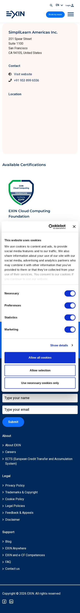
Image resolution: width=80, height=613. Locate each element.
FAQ (8, 562)
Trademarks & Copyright (21, 492)
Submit (13, 422)
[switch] (70, 305)
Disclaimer (12, 519)
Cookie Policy (14, 499)
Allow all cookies (40, 357)
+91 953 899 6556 (26, 80)
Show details (59, 345)
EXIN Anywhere (15, 548)
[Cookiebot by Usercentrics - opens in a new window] (49, 226)
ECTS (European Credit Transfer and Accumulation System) (38, 461)
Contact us (12, 569)
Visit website (23, 74)
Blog (8, 541)
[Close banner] (74, 226)
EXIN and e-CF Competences (25, 555)
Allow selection (40, 370)
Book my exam (55, 14)
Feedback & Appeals (19, 512)
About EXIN (13, 445)
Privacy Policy (15, 485)
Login (68, 5)
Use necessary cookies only (40, 383)
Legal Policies (15, 506)
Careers (10, 452)
